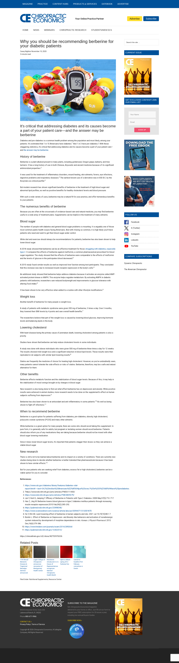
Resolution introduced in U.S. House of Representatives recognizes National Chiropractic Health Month (53, 567)
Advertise (135, 18)
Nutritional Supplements (38, 579)
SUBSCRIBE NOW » (75, 620)
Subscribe (151, 18)
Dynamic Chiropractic (133, 263)
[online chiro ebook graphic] (139, 169)
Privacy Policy (25, 624)
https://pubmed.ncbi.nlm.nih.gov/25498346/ (43, 508)
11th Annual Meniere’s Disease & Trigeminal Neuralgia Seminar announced (24, 566)
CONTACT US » (26, 622)
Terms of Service (38, 624)
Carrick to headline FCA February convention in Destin (78, 564)
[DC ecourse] (139, 206)
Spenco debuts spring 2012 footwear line (65, 562)
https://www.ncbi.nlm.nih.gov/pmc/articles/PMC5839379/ (49, 495)
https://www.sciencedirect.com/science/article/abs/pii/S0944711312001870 (58, 511)
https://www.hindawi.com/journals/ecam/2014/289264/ (49, 527)
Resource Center (55, 579)
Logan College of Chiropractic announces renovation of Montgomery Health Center (39, 565)
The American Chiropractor (135, 269)
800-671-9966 (30, 616)
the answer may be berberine (36, 150)
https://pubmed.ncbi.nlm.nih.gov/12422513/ (43, 530)
